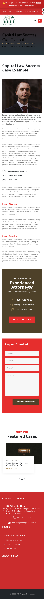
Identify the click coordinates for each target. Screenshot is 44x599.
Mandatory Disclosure (15, 535)
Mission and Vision (14, 540)
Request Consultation (22, 319)
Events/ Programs (13, 544)
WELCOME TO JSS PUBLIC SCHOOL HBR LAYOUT (22, 11)
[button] (20, 479)
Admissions (11, 549)
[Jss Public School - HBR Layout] (9, 21)
